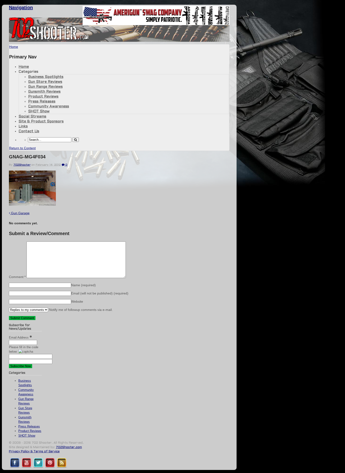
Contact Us (29, 131)
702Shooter (22, 165)
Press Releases (41, 101)
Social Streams (32, 116)
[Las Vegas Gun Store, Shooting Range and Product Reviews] (49, 39)
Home (24, 67)
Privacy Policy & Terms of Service (34, 451)
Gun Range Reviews (45, 86)
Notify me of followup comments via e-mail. (80, 310)
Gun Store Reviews (45, 82)
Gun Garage (20, 213)
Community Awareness (48, 106)
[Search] (75, 139)
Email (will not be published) (99, 293)
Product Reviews (43, 96)
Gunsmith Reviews (44, 91)
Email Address (19, 337)
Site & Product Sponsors (41, 121)
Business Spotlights (45, 77)
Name (83, 285)
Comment (17, 277)
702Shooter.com (69, 447)
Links (23, 126)
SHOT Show (39, 111)
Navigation (21, 7)
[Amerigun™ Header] (156, 24)
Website (77, 301)
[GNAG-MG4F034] (32, 204)
